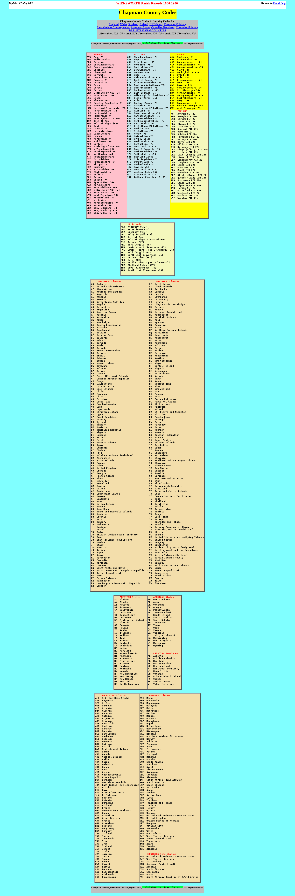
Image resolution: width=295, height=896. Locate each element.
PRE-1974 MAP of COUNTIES (147, 30)
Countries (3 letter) (175, 24)
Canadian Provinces (162, 27)
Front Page (279, 3)
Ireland (144, 24)
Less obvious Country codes (113, 27)
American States (140, 27)
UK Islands (156, 24)
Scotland (133, 24)
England (114, 24)
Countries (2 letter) (187, 27)
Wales (123, 24)
